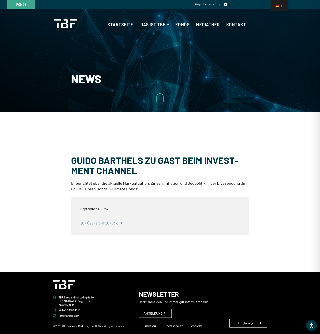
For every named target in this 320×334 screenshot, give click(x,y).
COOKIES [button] (196, 326)
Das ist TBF (153, 24)
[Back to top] (310, 170)
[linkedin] (220, 4)
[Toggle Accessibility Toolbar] (311, 325)
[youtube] (225, 4)
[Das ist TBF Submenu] (167, 24)
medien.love (118, 326)
